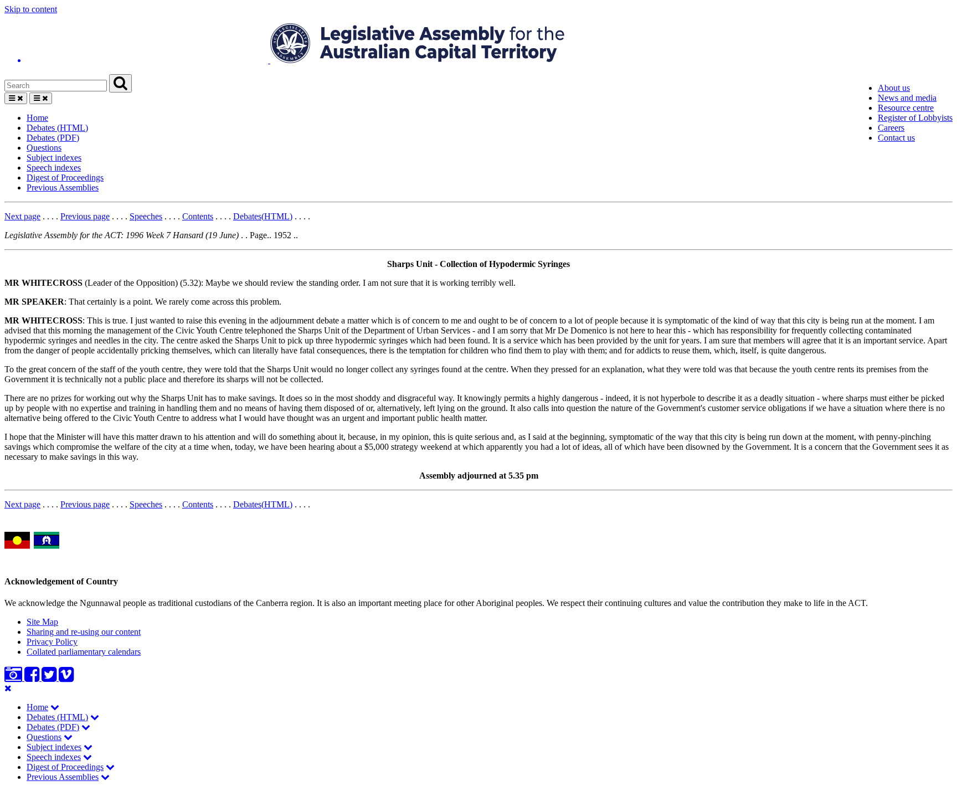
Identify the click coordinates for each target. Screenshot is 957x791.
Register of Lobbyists (915, 117)
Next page (22, 216)
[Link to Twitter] (50, 677)
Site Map (42, 621)
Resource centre (906, 107)
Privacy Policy (52, 641)
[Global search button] (120, 83)
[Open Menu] (15, 98)
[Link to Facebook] (33, 677)
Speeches (146, 216)
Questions (44, 147)
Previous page (85, 216)
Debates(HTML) (262, 216)
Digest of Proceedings (65, 177)
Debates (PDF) (53, 137)
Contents (197, 216)
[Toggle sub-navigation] (54, 707)
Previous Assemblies (63, 187)
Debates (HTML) (57, 127)
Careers (891, 127)
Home (37, 117)
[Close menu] (8, 688)
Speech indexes (54, 167)
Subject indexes (54, 157)
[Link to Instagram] (14, 677)
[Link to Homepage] (478, 44)
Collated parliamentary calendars (84, 651)
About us (894, 88)
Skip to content (30, 9)
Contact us (896, 137)
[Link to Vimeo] (66, 677)
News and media (907, 97)
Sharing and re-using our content (84, 631)
